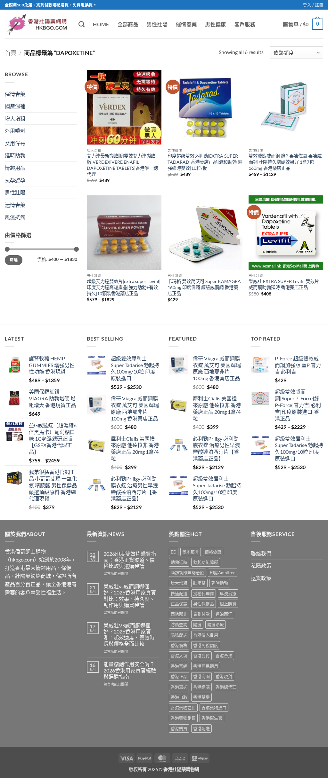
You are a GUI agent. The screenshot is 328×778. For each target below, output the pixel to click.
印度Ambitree (222, 572)
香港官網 (179, 666)
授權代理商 (203, 593)
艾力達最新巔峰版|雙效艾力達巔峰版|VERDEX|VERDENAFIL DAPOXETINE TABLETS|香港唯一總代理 (122, 165)
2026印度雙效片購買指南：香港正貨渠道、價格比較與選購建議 (129, 560)
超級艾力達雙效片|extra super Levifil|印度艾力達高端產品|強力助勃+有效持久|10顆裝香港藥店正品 (123, 287)
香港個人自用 (205, 634)
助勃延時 (179, 562)
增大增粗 (15, 118)
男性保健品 (203, 603)
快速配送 (179, 593)
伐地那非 (190, 551)
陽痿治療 (215, 624)
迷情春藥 (15, 205)
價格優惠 (213, 551)
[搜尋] (81, 24)
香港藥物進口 (213, 707)
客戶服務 (244, 24)
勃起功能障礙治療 (187, 572)
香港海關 (201, 676)
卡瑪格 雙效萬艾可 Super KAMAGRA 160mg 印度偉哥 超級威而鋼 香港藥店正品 (204, 287)
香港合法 (224, 655)
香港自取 (179, 697)
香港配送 (201, 728)
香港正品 (179, 676)
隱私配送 (179, 634)
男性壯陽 (157, 24)
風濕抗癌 (15, 217)
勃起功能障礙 (205, 562)
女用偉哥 (15, 143)
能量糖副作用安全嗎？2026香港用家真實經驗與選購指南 (129, 670)
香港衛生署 (211, 717)
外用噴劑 (15, 131)
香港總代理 (226, 686)
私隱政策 (261, 565)
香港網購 (201, 686)
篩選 (14, 259)
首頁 (10, 52)
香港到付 (201, 655)
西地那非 (179, 614)
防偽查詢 (179, 624)
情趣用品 (15, 168)
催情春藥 (186, 24)
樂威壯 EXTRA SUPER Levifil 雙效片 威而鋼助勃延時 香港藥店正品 (284, 284)
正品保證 (179, 603)
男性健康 (215, 24)
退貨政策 (261, 578)
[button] (313, 5)
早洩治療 (228, 593)
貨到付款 (201, 614)
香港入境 (179, 655)
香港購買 (179, 728)
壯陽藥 (199, 582)
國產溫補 (15, 106)
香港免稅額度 (205, 645)
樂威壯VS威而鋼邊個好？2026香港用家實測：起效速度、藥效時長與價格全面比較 (129, 634)
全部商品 (128, 24)
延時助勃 (15, 155)
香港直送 (179, 686)
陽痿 (197, 624)
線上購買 (228, 603)
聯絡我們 (261, 553)
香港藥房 (201, 697)
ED (173, 551)
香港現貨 (224, 676)
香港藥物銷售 (183, 717)
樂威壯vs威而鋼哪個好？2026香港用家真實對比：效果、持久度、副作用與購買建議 (129, 595)
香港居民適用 (205, 666)
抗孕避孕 (15, 180)
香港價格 (179, 645)
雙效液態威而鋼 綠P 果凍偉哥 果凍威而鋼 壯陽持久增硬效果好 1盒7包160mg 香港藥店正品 (285, 161)
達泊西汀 (224, 614)
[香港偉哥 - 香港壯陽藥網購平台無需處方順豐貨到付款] (37, 24)
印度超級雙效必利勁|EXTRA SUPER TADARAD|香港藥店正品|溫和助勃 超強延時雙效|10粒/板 (205, 161)
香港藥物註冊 (183, 707)
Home (101, 24)
